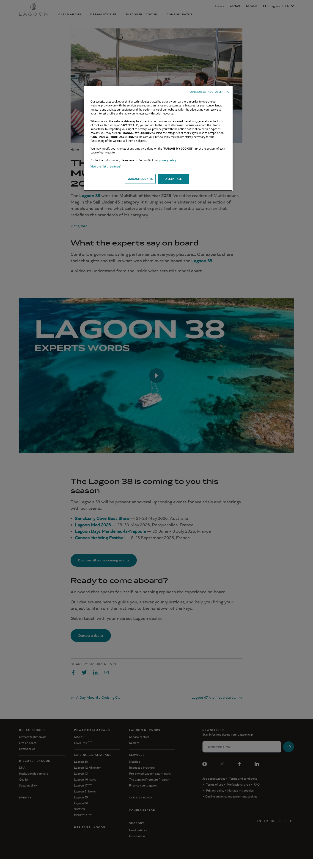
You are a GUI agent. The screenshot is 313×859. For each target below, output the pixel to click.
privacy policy (167, 160)
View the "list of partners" (106, 166)
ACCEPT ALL (173, 179)
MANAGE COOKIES (140, 179)
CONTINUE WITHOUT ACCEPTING (209, 91)
